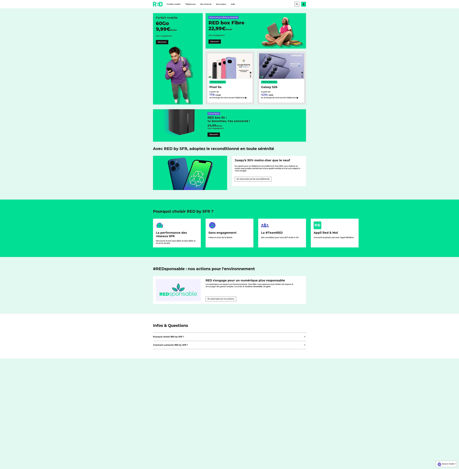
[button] (303, 4)
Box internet (205, 4)
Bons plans (221, 4)
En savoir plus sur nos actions (221, 299)
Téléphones (190, 4)
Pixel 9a (215, 87)
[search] (297, 4)
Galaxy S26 (269, 87)
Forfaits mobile (173, 4)
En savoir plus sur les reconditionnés (253, 179)
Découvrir (162, 42)
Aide (233, 4)
